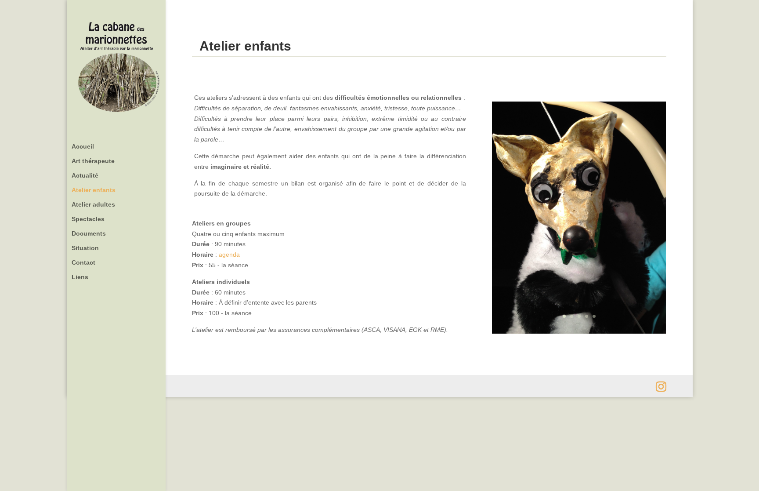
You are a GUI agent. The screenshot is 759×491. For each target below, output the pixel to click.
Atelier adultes (93, 204)
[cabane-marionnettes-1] (579, 331)
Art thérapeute (93, 161)
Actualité (85, 175)
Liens (80, 277)
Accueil (83, 146)
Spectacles (88, 219)
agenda (229, 254)
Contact (83, 262)
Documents (89, 233)
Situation (85, 248)
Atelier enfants (94, 190)
